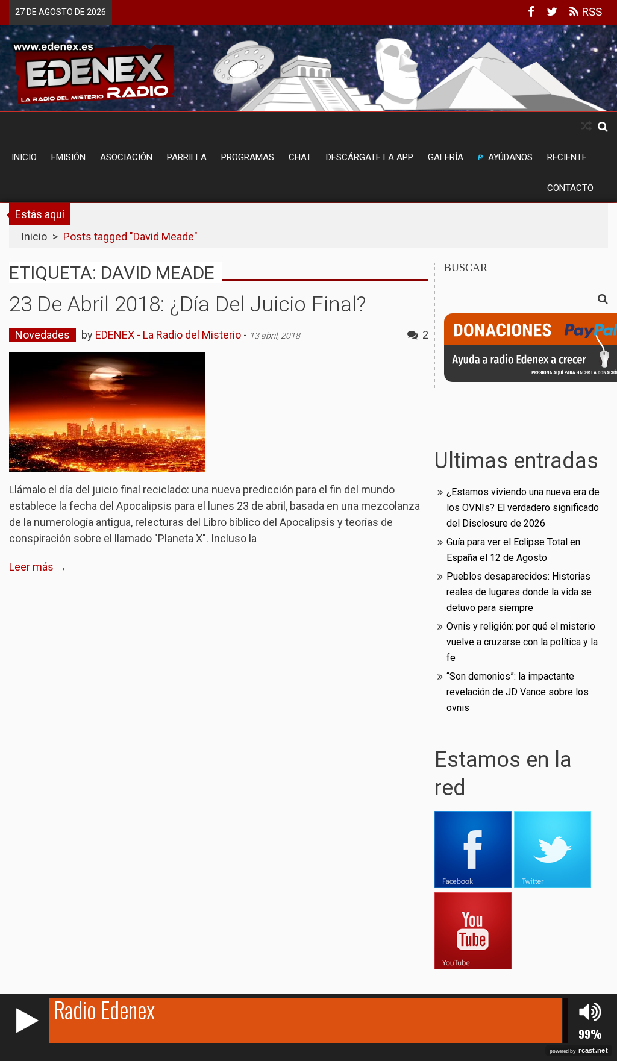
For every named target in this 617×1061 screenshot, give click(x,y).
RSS (590, 12)
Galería (445, 157)
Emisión (68, 157)
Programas (247, 157)
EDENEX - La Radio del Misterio (168, 334)
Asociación (126, 157)
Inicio (24, 157)
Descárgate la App (369, 157)
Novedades (42, 334)
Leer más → (38, 566)
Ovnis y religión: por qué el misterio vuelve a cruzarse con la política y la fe (522, 642)
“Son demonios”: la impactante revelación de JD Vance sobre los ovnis (517, 692)
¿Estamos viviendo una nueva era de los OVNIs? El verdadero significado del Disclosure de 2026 (523, 507)
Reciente (567, 157)
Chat (300, 157)
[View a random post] (586, 126)
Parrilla (187, 157)
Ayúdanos (510, 157)
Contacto (570, 188)
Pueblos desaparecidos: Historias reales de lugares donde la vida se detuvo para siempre (519, 592)
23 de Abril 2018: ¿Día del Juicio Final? (187, 304)
